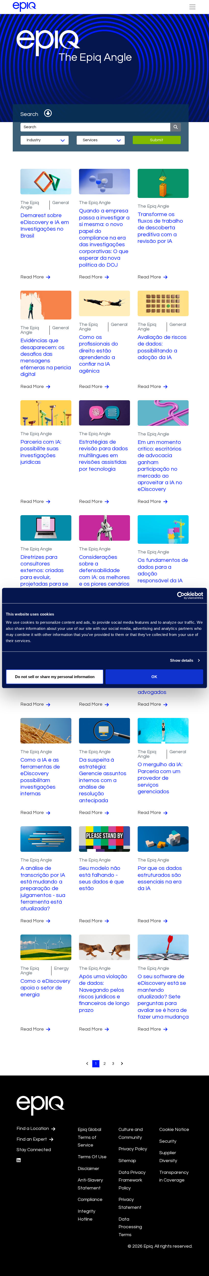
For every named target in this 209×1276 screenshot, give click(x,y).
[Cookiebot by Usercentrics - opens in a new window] (181, 595)
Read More (32, 277)
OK (154, 676)
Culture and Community (131, 1133)
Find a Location (33, 1128)
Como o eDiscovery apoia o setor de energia (45, 988)
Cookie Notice (174, 1129)
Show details (181, 660)
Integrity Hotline (86, 1215)
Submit (156, 140)
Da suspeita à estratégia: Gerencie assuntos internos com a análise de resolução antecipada (102, 780)
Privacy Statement (130, 1203)
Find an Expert (32, 1139)
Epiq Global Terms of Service (89, 1137)
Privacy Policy (133, 1149)
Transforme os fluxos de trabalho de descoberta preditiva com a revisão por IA (160, 227)
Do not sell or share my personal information (55, 676)
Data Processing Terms (130, 1227)
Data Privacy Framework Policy (132, 1180)
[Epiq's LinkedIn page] (19, 1160)
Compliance (90, 1199)
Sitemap (127, 1160)
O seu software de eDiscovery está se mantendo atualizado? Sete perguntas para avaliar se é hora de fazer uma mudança (163, 997)
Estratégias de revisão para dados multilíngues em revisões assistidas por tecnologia (103, 455)
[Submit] (175, 127)
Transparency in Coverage (174, 1176)
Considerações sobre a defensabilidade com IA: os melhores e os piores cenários (104, 570)
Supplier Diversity (168, 1156)
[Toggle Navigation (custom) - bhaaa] (192, 7)
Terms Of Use (92, 1156)
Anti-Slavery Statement (90, 1184)
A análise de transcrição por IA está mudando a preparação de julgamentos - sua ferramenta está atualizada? (42, 888)
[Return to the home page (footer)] (24, 7)
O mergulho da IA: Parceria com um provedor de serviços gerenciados (160, 778)
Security (167, 1141)
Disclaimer (88, 1168)
